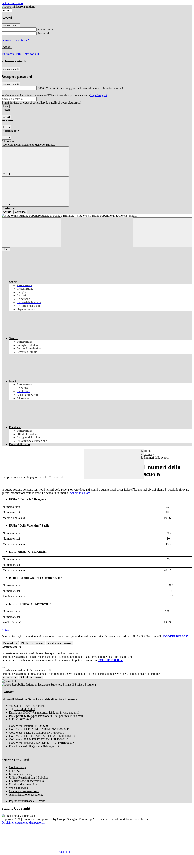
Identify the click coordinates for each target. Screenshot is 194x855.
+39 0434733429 (24, 709)
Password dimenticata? (15, 40)
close (6, 249)
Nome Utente (45, 29)
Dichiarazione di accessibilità (26, 780)
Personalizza (10, 643)
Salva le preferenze (30, 677)
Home (147, 450)
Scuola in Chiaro (80, 493)
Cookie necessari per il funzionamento (25, 670)
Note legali (15, 770)
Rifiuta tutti (32, 643)
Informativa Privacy (21, 774)
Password (43, 33)
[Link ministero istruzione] (18, 6)
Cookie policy (17, 767)
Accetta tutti (59, 643)
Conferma (20, 212)
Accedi (7, 10)
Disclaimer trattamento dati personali (23, 822)
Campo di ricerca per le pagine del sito (24, 477)
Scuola (148, 454)
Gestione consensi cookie (24, 791)
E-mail (41, 88)
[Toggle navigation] (31, 232)
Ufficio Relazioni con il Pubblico (28, 777)
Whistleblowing (18, 787)
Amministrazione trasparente (26, 794)
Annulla (7, 212)
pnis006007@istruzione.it (48, 712)
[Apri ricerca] (162, 232)
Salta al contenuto (12, 3)
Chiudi (6, 116)
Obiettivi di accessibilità (23, 784)
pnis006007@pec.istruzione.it (49, 716)
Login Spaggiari (98, 95)
